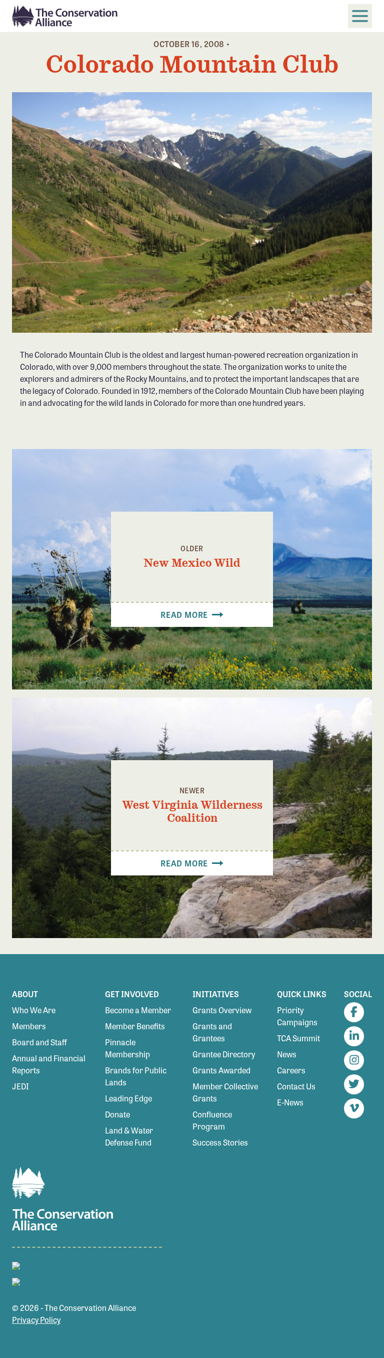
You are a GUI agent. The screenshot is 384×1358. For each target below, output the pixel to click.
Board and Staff (39, 1042)
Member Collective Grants (225, 1092)
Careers (291, 1070)
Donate (117, 1114)
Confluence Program (212, 1120)
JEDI (20, 1086)
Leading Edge (128, 1098)
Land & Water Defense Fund (129, 1136)
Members (29, 1026)
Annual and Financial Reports (49, 1064)
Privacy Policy (36, 1319)
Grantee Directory (223, 1054)
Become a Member (138, 1010)
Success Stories (220, 1142)
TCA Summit (298, 1038)
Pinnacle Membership (127, 1048)
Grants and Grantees (212, 1032)
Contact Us (296, 1086)
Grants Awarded (221, 1070)
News (286, 1054)
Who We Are (34, 1010)
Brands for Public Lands (135, 1076)
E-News (290, 1102)
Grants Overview (222, 1010)
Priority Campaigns (297, 1016)
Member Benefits (135, 1026)
